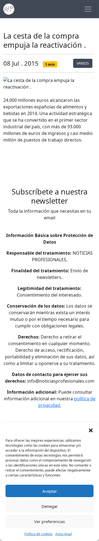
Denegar (50, 506)
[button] (91, 430)
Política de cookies (38, 534)
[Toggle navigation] (88, 9)
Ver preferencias (49, 521)
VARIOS (83, 63)
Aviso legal (63, 534)
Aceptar (49, 491)
